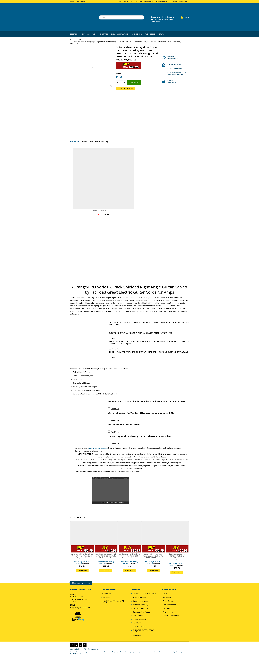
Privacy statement (139, 619)
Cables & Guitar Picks (171, 615)
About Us (128, 2)
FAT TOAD (137, 623)
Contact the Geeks (179, 2)
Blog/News (137, 635)
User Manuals (138, 615)
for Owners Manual (98, 448)
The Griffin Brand (139, 626)
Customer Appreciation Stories (144, 594)
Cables (78, 39)
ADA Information (139, 597)
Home (71, 39)
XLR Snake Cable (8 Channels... (103, 211)
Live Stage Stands (169, 605)
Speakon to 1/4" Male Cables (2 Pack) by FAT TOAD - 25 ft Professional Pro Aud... (129, 556)
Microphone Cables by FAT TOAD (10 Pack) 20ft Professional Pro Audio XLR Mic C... (177, 557)
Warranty (106, 597)
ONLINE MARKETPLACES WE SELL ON (112, 602)
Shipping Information (141, 601)
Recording (167, 597)
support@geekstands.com (80, 607)
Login (118, 2)
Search (141, 17)
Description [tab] (74, 142)
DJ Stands (166, 608)
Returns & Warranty (144, 2)
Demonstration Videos (141, 612)
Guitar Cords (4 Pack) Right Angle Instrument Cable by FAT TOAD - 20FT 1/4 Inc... (153, 556)
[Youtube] (80, 645)
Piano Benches (168, 601)
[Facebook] (72, 645)
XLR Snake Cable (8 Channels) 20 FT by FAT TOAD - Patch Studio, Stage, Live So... (82, 556)
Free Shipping (162, 2)
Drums (165, 594)
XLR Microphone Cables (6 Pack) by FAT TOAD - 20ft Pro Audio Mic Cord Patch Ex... (106, 556)
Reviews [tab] (84, 142)
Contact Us (106, 594)
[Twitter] (76, 645)
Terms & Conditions (140, 608)
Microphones (168, 612)
